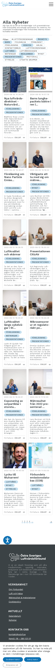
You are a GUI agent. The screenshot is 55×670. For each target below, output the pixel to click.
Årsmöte (42, 39)
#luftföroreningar (22, 39)
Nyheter (13, 620)
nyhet (41, 54)
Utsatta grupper (28, 60)
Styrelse (10, 60)
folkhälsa (20, 42)
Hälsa (39, 45)
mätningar (10, 54)
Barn (7, 42)
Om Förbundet (16, 589)
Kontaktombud (13, 48)
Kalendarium (15, 616)
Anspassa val (12, 665)
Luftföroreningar (36, 48)
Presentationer (13, 57)
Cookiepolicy (15, 602)
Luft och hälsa (16, 593)
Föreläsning (11, 45)
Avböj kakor (32, 659)
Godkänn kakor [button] (13, 659)
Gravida (27, 45)
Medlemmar (27, 54)
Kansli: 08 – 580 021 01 (20, 638)
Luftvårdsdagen (28, 51)
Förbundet (37, 42)
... (32, 521)
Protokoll (32, 57)
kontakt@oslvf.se (17, 634)
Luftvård (10, 51)
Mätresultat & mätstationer (22, 598)
